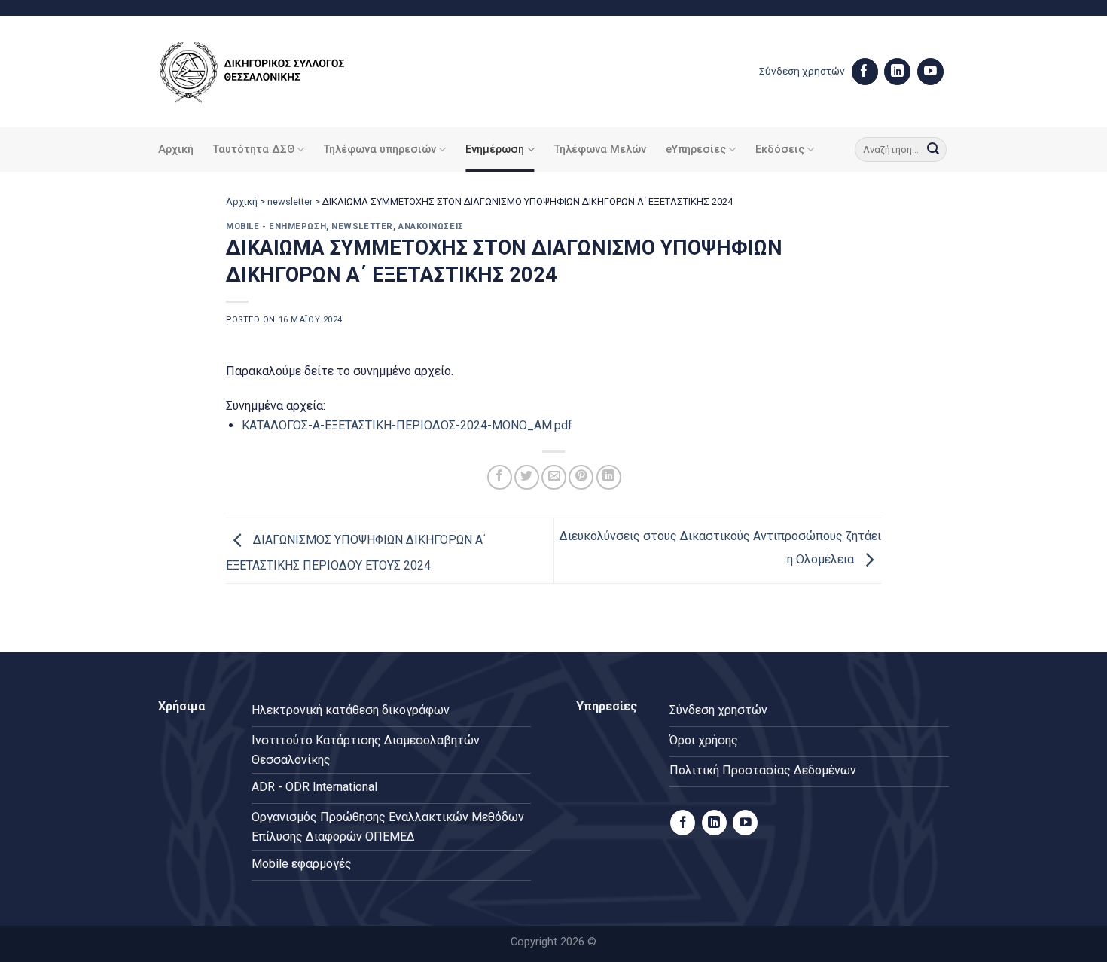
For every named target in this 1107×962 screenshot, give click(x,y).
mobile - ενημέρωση (276, 226)
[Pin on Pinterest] (581, 477)
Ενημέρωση (494, 149)
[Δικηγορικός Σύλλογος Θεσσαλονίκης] (271, 72)
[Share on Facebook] (499, 477)
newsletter (290, 201)
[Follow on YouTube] (930, 71)
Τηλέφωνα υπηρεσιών (380, 149)
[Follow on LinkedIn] (897, 71)
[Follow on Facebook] (865, 71)
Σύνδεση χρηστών (802, 71)
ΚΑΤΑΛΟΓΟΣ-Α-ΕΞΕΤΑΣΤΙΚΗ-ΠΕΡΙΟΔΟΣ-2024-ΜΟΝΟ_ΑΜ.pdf (407, 425)
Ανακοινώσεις (431, 226)
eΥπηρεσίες (696, 149)
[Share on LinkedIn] (608, 477)
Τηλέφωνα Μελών (600, 149)
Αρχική (176, 149)
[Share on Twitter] (526, 477)
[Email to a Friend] (553, 477)
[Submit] (933, 150)
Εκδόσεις (779, 149)
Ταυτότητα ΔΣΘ (253, 149)
